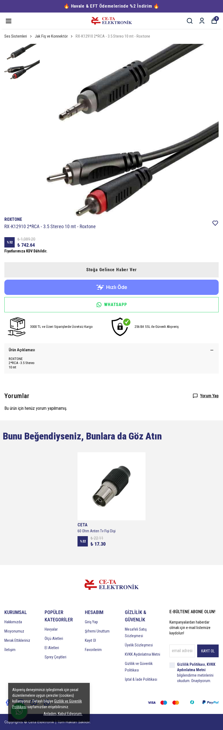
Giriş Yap (91, 622)
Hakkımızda (13, 622)
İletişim (10, 649)
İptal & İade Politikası (141, 679)
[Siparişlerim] (202, 20)
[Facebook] (7, 702)
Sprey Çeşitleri (55, 657)
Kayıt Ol (90, 640)
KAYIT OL (208, 651)
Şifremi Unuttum (97, 631)
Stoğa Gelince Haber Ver (111, 269)
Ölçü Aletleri (54, 638)
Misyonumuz (14, 631)
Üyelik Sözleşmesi (139, 645)
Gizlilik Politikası (191, 664)
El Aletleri (52, 648)
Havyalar (51, 629)
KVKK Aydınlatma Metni (142, 654)
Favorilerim (93, 649)
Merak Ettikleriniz (17, 640)
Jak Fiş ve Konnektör (51, 36)
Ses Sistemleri (15, 36)
